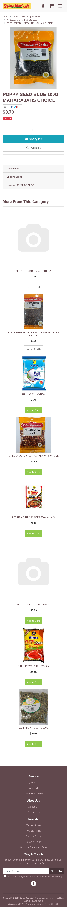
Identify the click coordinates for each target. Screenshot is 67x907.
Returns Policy (33, 836)
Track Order (33, 787)
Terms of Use (33, 825)
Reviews (12, 185)
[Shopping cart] (51, 6)
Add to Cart (33, 410)
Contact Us (33, 812)
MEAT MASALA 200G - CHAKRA (34, 604)
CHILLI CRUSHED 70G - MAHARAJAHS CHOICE (33, 455)
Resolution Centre (33, 793)
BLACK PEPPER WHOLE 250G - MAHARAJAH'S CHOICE (33, 334)
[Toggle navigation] (60, 6)
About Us (33, 806)
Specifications (14, 176)
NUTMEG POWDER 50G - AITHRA (33, 270)
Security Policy (33, 841)
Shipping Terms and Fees (33, 847)
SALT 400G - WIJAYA (33, 394)
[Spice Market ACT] (17, 5)
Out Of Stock (33, 286)
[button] (33, 147)
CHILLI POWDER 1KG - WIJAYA (34, 666)
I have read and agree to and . (34, 876)
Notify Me (35, 139)
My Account (33, 782)
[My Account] (43, 6)
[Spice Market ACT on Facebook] (33, 883)
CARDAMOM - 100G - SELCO (33, 727)
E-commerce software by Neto (50, 898)
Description (13, 168)
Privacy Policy (33, 830)
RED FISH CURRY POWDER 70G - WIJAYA (33, 517)
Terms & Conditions (37, 876)
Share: (7, 107)
